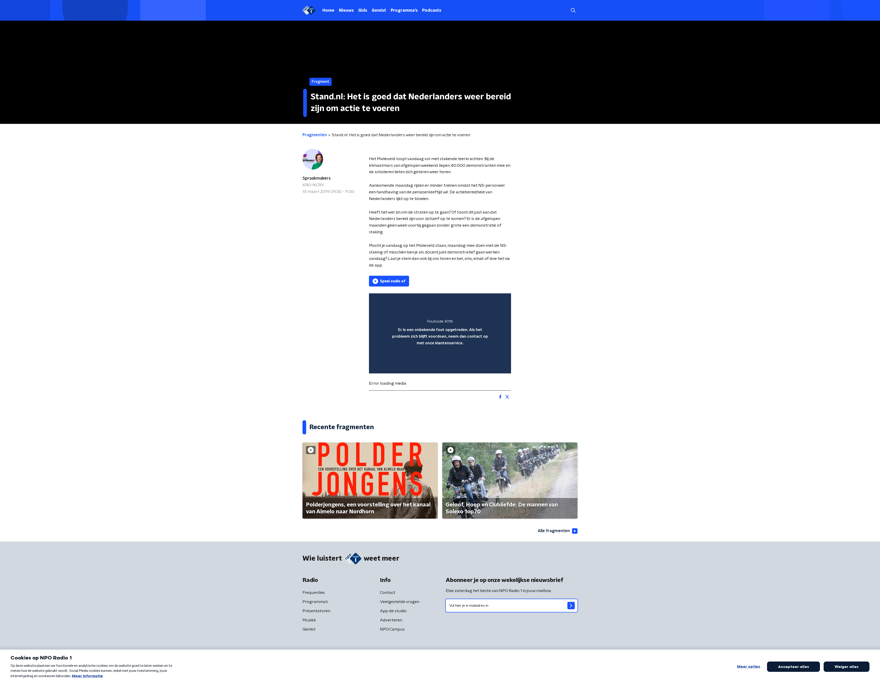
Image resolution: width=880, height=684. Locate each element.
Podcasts (431, 10)
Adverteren (391, 620)
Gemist (379, 10)
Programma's (404, 10)
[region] (440, 333)
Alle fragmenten (554, 531)
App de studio (393, 611)
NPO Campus (392, 629)
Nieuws (346, 10)
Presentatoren (316, 611)
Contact (387, 593)
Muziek (309, 620)
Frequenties (313, 593)
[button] (573, 10)
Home (328, 10)
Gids (362, 10)
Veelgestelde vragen (399, 602)
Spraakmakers (316, 178)
